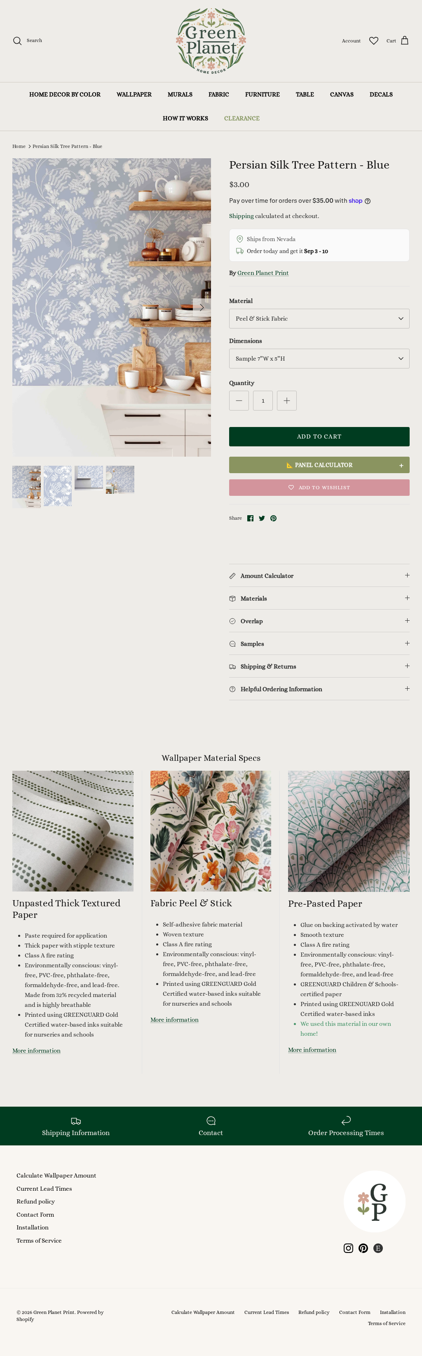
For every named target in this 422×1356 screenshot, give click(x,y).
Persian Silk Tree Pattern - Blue (67, 146)
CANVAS (342, 94)
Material (241, 301)
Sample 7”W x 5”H (260, 358)
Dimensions (245, 341)
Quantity (241, 383)
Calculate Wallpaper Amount (56, 1175)
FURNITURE (262, 94)
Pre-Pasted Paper (325, 903)
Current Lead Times (44, 1188)
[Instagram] (348, 1248)
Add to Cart (319, 436)
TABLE (305, 94)
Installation (32, 1227)
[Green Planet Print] (211, 41)
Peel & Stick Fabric (262, 318)
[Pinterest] (363, 1248)
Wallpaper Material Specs (211, 758)
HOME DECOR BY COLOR (65, 94)
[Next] (202, 307)
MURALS (180, 94)
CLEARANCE (242, 118)
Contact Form (35, 1214)
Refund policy (35, 1201)
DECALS (381, 94)
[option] (111, 307)
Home (19, 146)
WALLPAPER (134, 94)
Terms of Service (39, 1240)
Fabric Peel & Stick (191, 903)
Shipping (241, 216)
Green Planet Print (263, 273)
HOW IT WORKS (185, 118)
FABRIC (219, 94)
